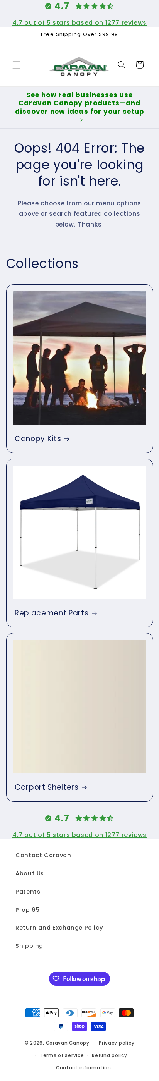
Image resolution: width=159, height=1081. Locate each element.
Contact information (83, 1068)
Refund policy (109, 1055)
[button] (16, 65)
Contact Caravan (43, 855)
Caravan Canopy (68, 1043)
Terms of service (62, 1055)
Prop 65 (27, 910)
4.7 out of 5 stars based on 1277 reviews (79, 22)
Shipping (29, 946)
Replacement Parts (51, 613)
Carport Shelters (47, 787)
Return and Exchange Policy (59, 927)
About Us (29, 873)
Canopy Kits (38, 438)
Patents (27, 891)
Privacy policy (116, 1043)
